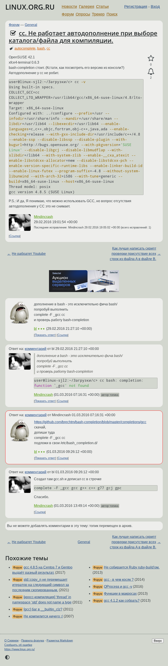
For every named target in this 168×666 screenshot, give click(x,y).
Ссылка (15, 236)
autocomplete (24, 48)
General (31, 25)
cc (48, 48)
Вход (155, 6)
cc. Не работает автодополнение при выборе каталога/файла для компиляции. (83, 37)
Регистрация (135, 6)
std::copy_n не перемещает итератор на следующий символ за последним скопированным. (40, 585)
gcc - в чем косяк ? (119, 579)
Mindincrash (43, 217)
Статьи (102, 6)
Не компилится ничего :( (43, 616)
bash (41, 48)
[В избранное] (151, 58)
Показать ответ (45, 335)
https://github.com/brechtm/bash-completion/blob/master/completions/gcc (90, 422)
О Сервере (11, 640)
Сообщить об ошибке (18, 645)
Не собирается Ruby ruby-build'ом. (131, 567)
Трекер (98, 14)
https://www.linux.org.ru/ (19, 649)
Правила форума (32, 640)
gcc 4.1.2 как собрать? (122, 600)
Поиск (112, 14)
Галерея (86, 6)
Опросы (83, 14)
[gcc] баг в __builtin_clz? (43, 609)
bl (35, 328)
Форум (68, 14)
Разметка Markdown (60, 640)
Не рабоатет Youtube (29, 254)
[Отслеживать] (151, 72)
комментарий (35, 349)
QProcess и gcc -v (118, 586)
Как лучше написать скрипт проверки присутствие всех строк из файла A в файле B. (133, 254)
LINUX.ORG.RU (30, 7)
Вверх (158, 640)
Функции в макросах (120, 593)
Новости (69, 6)
